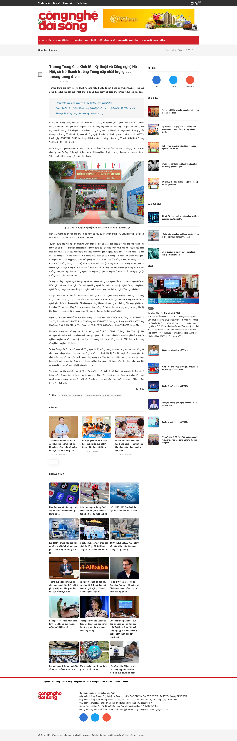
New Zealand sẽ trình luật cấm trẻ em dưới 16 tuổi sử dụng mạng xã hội (63, 510)
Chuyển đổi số (76, 40)
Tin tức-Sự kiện (45, 40)
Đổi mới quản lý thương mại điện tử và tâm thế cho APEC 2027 (63, 668)
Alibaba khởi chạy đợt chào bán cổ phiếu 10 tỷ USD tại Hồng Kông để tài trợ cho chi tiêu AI (94, 546)
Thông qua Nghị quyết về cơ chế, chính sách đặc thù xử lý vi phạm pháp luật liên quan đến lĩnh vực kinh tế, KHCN (63, 587)
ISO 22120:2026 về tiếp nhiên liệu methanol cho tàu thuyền (123, 509)
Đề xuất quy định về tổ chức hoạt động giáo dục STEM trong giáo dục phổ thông (94, 444)
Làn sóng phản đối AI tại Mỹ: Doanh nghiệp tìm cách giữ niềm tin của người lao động (123, 669)
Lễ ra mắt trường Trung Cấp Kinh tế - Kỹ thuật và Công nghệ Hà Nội (84, 103)
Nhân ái (118, 682)
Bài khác (54, 407)
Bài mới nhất (56, 474)
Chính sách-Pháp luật (107, 40)
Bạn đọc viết (154, 204)
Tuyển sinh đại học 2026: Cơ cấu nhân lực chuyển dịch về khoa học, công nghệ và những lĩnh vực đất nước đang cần (63, 445)
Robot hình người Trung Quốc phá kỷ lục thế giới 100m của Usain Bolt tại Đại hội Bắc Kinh (93, 510)
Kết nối (152, 68)
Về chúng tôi (44, 3)
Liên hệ (56, 3)
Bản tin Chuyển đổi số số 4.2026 (164, 313)
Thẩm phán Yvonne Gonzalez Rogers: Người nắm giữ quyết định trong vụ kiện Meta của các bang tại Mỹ (93, 625)
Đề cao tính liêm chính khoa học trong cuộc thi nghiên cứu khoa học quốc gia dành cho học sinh (129, 445)
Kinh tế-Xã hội (107, 682)
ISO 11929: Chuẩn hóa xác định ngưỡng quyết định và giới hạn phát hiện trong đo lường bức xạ (63, 548)
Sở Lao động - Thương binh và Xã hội (70, 396)
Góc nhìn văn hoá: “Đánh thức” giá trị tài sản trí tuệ (93, 668)
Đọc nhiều (153, 98)
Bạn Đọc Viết (48, 682)
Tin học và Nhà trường (149, 40)
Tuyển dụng (81, 3)
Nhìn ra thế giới (90, 40)
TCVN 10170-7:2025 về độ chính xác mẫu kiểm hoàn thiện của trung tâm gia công (124, 546)
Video (162, 40)
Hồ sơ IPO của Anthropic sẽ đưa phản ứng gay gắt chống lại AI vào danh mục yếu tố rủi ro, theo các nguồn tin (124, 587)
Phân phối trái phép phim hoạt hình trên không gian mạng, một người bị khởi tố (63, 624)
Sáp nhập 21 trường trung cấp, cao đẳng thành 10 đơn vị (79, 113)
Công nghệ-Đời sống (61, 40)
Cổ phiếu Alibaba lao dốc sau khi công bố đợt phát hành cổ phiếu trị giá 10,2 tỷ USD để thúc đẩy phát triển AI (93, 587)
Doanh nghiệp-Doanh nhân (128, 40)
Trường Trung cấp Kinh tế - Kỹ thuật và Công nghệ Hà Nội (103, 396)
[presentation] (51, 461)
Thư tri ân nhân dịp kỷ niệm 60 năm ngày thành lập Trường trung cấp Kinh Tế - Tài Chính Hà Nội (95, 108)
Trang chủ (169, 50)
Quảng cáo (68, 3)
